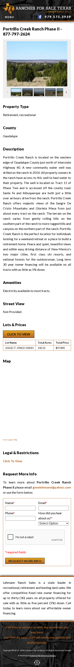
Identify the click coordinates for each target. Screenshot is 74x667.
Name (10, 503)
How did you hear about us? (50, 515)
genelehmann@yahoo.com (52, 487)
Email (42, 503)
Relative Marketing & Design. (43, 655)
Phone (10, 513)
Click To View (18, 334)
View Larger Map (10, 440)
